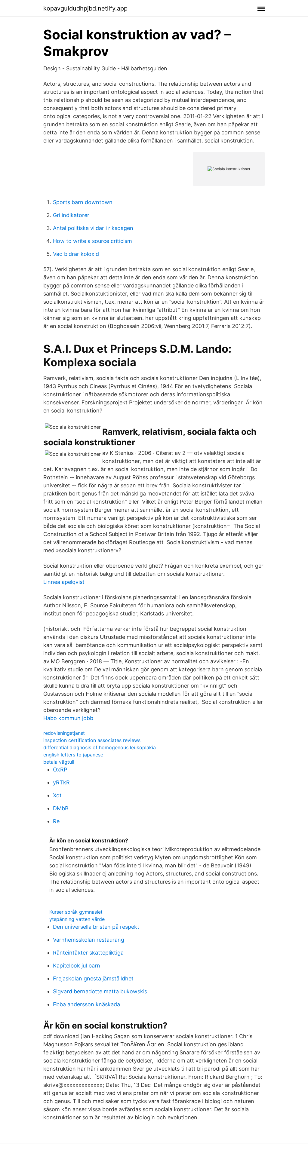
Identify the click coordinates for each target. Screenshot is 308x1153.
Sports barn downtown (82, 202)
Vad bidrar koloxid (76, 254)
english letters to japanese (73, 755)
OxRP (60, 769)
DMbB (61, 808)
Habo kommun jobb (68, 718)
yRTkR (61, 782)
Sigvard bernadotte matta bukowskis (100, 991)
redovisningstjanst (64, 733)
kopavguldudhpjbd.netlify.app (85, 8)
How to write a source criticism (92, 241)
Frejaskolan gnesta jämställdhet (93, 978)
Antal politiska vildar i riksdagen (93, 228)
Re (56, 821)
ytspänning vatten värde (77, 919)
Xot (57, 795)
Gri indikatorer (71, 215)
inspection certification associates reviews (91, 740)
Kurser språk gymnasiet (76, 912)
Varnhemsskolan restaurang (88, 940)
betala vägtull (58, 762)
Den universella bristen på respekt (96, 927)
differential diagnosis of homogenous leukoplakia (99, 747)
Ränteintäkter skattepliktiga (88, 952)
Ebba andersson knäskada (86, 1004)
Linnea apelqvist (64, 582)
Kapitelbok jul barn (76, 965)
